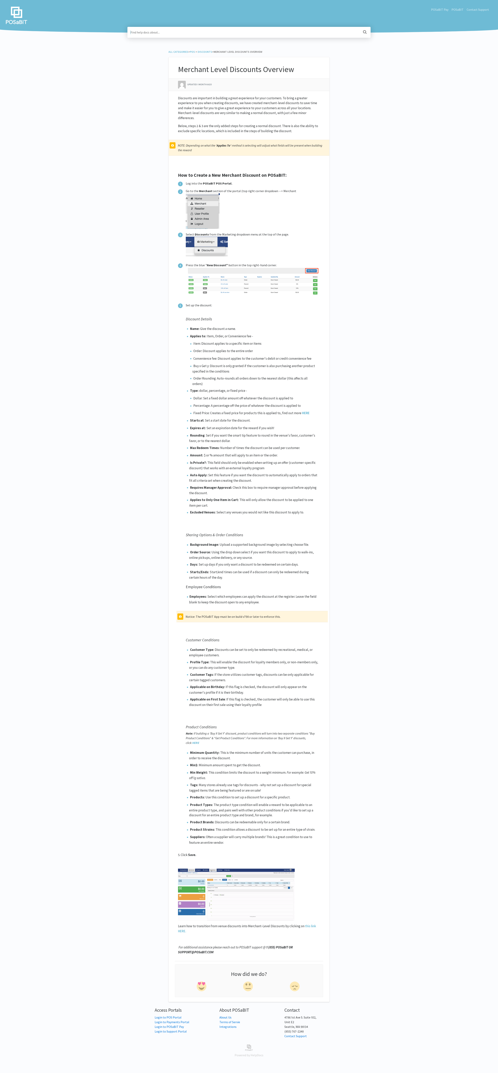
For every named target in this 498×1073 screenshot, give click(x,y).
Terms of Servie (229, 1022)
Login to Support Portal (171, 1031)
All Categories (178, 52)
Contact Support (478, 9)
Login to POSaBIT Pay (169, 1027)
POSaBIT (458, 9)
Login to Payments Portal (172, 1022)
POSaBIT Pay (439, 9)
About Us (225, 1017)
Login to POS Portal (168, 1017)
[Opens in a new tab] (249, 1047)
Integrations (228, 1027)
